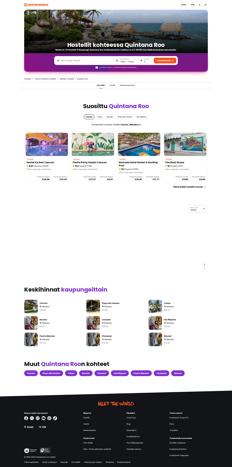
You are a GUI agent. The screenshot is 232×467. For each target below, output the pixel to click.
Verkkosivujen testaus (93, 462)
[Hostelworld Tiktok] (55, 418)
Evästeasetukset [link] (123, 462)
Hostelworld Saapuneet (179, 455)
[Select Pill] (199, 4)
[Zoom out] (205, 269)
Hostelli (30, 159)
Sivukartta (110, 462)
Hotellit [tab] (112, 85)
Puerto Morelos (141, 373)
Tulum (71, 373)
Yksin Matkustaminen (135, 443)
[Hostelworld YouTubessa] (43, 418)
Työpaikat (174, 430)
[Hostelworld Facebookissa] (26, 418)
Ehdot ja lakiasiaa (50, 462)
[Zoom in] (205, 265)
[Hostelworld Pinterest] (49, 418)
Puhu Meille (88, 443)
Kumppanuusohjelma (178, 449)
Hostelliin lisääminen (178, 443)
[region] (116, 238)
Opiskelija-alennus (134, 449)
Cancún (31, 373)
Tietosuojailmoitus (31, 462)
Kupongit (64, 462)
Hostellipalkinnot (133, 436)
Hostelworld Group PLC (179, 418)
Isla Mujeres (120, 373)
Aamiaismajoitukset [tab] (127, 85)
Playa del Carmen (51, 373)
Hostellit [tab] (101, 85)
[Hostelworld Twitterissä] (32, 418)
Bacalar (86, 373)
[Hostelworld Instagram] (38, 418)
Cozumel (101, 373)
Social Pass (131, 418)
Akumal (178, 373)
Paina (172, 424)
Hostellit (86, 418)
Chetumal (161, 373)
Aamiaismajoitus (89, 430)
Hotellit (86, 424)
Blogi (129, 424)
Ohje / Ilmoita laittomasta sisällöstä (97, 449)
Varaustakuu (131, 430)
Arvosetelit (76, 462)
